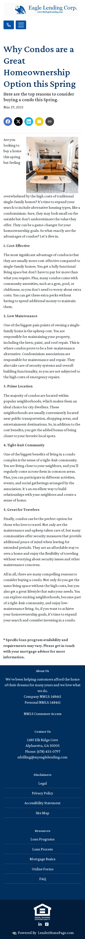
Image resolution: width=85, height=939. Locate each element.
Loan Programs (42, 839)
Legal (42, 783)
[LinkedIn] (40, 924)
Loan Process (42, 849)
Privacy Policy (42, 793)
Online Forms (42, 869)
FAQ (42, 879)
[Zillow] (46, 924)
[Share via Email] (39, 121)
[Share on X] (18, 121)
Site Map (42, 813)
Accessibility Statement (42, 803)
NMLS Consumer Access (42, 714)
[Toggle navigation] (21, 25)
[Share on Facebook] (7, 121)
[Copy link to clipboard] (49, 121)
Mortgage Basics (42, 859)
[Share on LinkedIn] (28, 121)
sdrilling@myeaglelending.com (42, 757)
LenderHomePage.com (56, 932)
